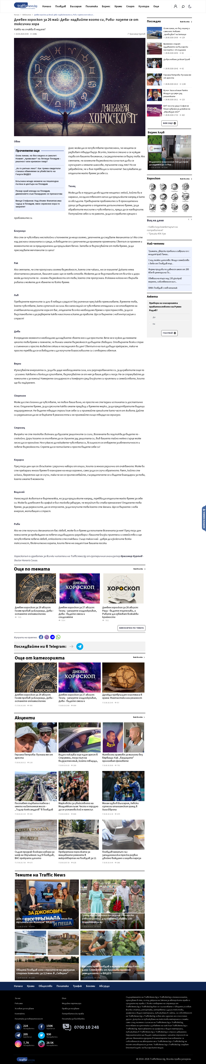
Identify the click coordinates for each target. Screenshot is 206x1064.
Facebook (41, 637)
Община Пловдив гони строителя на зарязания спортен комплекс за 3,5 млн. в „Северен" (45, 971)
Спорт (130, 6)
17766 (98, 978)
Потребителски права (73, 1013)
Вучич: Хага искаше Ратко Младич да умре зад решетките (175, 93)
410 (183, 115)
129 (183, 37)
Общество (45, 986)
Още (156, 6)
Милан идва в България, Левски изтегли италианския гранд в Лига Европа (120, 807)
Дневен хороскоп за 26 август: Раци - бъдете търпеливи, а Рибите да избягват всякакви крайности (120, 611)
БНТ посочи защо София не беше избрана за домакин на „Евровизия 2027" (176, 108)
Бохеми (90, 986)
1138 (183, 84)
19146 (165, 167)
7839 (98, 927)
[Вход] (175, 7)
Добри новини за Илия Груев (176, 59)
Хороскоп (153, 178)
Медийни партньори (71, 1003)
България (75, 6)
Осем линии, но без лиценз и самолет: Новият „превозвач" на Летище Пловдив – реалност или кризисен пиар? (176, 34)
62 (182, 68)
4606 (74, 814)
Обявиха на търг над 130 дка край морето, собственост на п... (165, 280)
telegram (52, 637)
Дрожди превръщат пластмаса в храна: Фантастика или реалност (122, 696)
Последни (154, 21)
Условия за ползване (24, 1008)
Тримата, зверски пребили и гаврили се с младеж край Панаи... (168, 253)
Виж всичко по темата (131, 628)
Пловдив (60, 6)
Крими (118, 6)
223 (183, 99)
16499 (33, 978)
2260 (74, 765)
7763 (118, 765)
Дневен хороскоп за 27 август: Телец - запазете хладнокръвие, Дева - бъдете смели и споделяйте (78, 611)
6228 (74, 863)
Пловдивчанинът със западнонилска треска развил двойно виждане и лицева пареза (121, 855)
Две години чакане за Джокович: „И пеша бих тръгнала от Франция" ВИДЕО (44, 920)
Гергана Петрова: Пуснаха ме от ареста (34, 756)
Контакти (20, 1013)
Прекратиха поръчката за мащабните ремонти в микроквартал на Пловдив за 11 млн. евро (77, 855)
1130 (30, 763)
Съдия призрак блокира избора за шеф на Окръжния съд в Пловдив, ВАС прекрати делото (35, 855)
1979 (118, 814)
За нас (18, 998)
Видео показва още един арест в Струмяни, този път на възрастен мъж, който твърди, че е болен (78, 758)
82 (182, 53)
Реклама (19, 1003)
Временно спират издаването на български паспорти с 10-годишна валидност (175, 48)
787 (118, 703)
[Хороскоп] (169, 212)
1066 (118, 863)
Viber (46, 637)
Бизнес (106, 6)
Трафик (77, 986)
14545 (33, 927)
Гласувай (168, 333)
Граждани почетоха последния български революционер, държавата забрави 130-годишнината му (108, 919)
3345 (30, 814)
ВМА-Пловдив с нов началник (162, 288)
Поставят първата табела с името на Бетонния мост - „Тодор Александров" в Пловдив (34, 807)
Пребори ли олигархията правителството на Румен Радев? (165, 306)
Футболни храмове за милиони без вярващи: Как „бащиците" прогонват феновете (122, 758)
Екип (64, 998)
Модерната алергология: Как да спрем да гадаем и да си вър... (168, 163)
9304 (74, 705)
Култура (144, 6)
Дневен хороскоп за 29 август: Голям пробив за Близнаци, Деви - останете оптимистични (34, 611)
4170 (30, 863)
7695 (30, 705)
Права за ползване (70, 1008)
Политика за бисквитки (73, 1018)
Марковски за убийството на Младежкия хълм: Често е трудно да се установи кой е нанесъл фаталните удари (78, 807)
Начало (46, 6)
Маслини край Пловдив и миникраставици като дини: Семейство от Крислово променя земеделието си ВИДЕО (111, 970)
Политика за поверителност (29, 1018)
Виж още (168, 123)
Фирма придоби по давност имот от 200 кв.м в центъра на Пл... (168, 271)
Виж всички (138, 657)
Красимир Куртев (137, 34)
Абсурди (104, 986)
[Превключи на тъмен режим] (189, 6)
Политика (92, 6)
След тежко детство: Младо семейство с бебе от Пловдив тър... (168, 262)
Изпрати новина (204, 518)
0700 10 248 (86, 1027)
